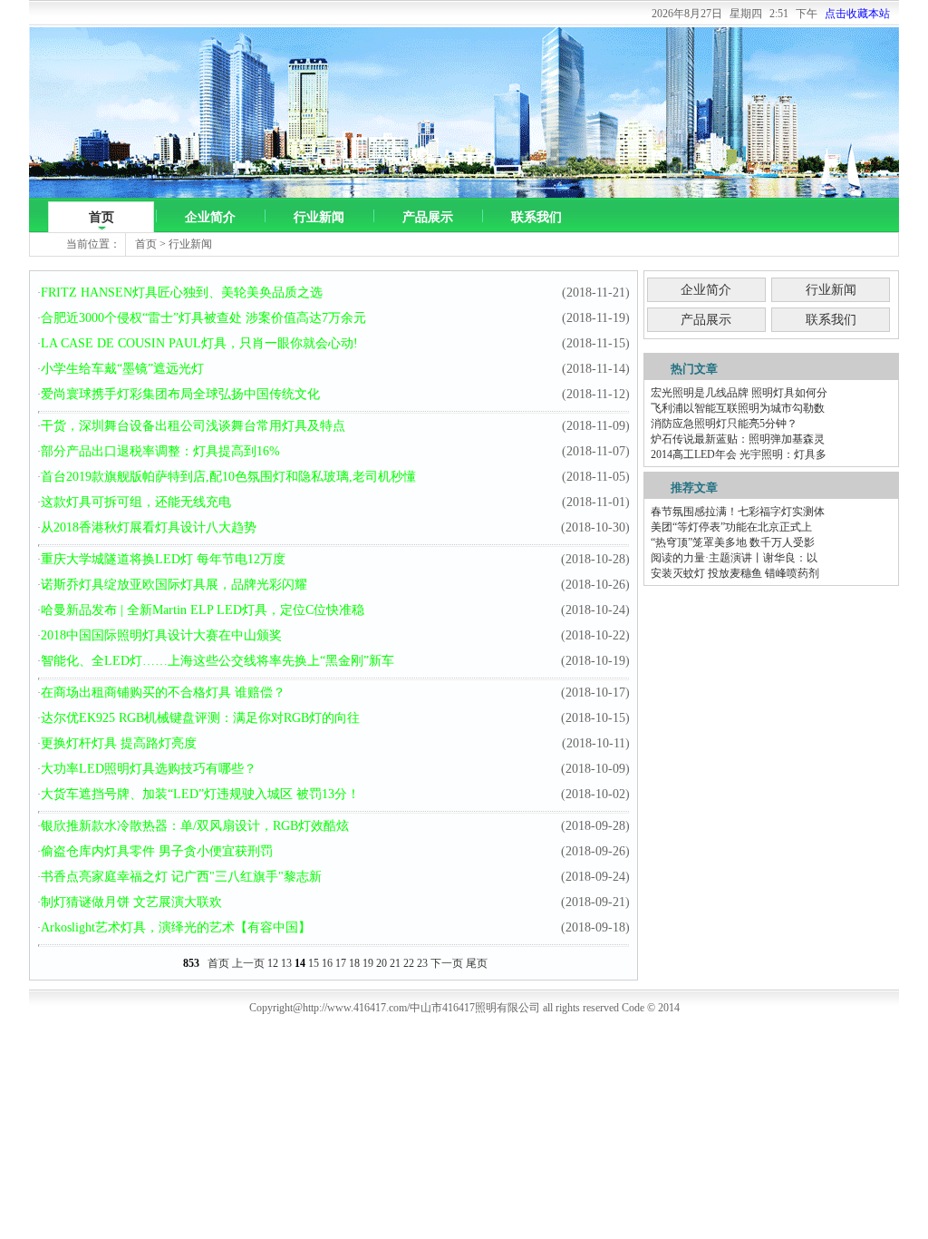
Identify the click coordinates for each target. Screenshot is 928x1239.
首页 (101, 217)
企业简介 (210, 217)
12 (272, 963)
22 (408, 963)
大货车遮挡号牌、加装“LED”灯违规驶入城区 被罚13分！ (200, 794)
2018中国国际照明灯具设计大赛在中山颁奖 (161, 635)
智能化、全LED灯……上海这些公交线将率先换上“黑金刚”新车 (217, 661)
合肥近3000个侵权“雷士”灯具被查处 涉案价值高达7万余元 (203, 318)
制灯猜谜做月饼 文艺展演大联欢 (131, 902)
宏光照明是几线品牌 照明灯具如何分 (739, 392)
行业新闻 (319, 217)
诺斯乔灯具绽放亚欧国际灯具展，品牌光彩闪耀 (174, 584)
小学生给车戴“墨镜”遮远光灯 (122, 369)
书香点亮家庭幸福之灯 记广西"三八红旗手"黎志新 (181, 876)
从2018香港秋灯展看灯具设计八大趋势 (148, 527)
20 (381, 963)
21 (395, 963)
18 (354, 963)
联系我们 (536, 217)
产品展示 (427, 217)
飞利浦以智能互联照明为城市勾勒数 (738, 408)
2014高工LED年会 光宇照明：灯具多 (738, 454)
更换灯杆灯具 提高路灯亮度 (119, 743)
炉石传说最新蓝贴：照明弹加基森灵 (738, 439)
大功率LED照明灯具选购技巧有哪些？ (148, 769)
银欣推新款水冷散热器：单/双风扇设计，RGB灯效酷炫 (195, 826)
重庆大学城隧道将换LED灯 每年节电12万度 (163, 559)
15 (313, 963)
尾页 (477, 963)
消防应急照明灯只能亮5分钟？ (724, 423)
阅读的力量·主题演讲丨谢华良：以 (734, 557)
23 (422, 963)
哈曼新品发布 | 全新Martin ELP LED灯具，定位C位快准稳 (202, 610)
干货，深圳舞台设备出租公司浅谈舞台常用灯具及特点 (193, 426)
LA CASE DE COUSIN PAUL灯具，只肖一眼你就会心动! (199, 343)
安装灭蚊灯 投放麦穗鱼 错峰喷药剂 (735, 573)
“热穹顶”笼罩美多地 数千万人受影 (733, 542)
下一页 (446, 963)
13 (286, 963)
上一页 (248, 963)
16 (327, 963)
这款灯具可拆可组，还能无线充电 (136, 502)
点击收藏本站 (857, 13)
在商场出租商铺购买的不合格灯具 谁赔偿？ (163, 692)
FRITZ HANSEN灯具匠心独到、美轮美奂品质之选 (182, 292)
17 (340, 963)
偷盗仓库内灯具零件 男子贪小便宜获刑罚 (157, 851)
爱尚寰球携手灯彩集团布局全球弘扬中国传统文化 (180, 394)
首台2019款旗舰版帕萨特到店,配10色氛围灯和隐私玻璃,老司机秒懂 (228, 476)
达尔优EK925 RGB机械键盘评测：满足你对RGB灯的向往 (200, 718)
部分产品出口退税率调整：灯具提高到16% (160, 451)
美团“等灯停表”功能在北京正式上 (731, 527)
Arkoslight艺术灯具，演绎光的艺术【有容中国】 (176, 927)
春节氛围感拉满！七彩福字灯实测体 (738, 511)
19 (367, 963)
